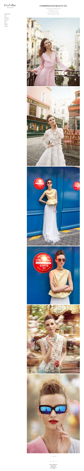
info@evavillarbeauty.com (53, 467)
